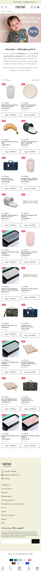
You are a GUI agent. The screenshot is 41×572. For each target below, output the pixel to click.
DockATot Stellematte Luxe (9, 325)
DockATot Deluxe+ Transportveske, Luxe (27, 399)
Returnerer (4, 492)
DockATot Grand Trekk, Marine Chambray (10, 363)
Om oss (3, 508)
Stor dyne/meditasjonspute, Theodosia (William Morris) (9, 399)
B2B (2, 523)
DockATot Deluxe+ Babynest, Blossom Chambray (29, 252)
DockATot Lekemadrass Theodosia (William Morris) (28, 363)
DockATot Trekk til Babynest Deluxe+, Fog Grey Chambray (10, 289)
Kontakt (3, 511)
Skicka (35, 541)
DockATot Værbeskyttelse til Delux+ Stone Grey (9, 216)
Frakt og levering (6, 489)
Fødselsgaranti (5, 485)
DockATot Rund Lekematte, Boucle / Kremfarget (28, 105)
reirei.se (11, 554)
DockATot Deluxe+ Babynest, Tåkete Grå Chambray (9, 105)
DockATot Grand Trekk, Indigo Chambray (10, 252)
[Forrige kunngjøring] (3, 2)
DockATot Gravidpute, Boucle (29, 288)
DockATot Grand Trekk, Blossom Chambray (30, 436)
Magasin (4, 519)
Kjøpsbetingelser (6, 496)
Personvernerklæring (7, 500)
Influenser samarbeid (7, 515)
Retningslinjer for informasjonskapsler (13, 504)
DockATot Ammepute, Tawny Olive (9, 142)
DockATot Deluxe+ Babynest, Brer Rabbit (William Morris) (29, 179)
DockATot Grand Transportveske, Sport (27, 326)
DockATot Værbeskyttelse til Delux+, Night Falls (29, 142)
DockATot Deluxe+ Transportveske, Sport (7, 179)
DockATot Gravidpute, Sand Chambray (29, 216)
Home (2, 11)
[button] (6, 7)
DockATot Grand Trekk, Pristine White (10, 436)
